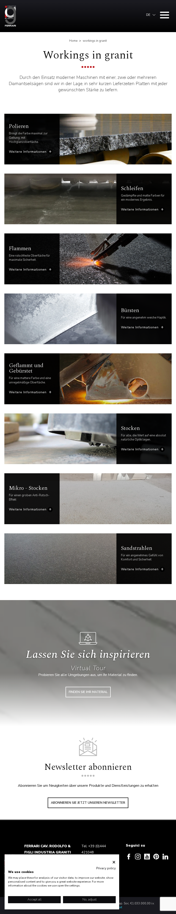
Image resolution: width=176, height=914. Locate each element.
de (148, 15)
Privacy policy (106, 868)
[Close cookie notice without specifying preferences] (114, 862)
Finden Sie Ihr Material (88, 692)
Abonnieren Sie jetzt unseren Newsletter (88, 802)
